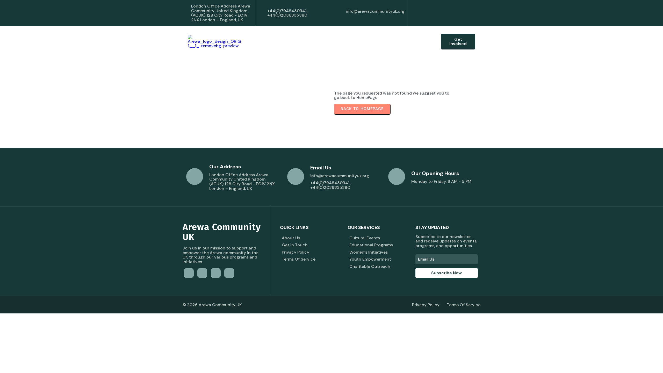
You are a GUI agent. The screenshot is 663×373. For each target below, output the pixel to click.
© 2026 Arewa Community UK (212, 304)
